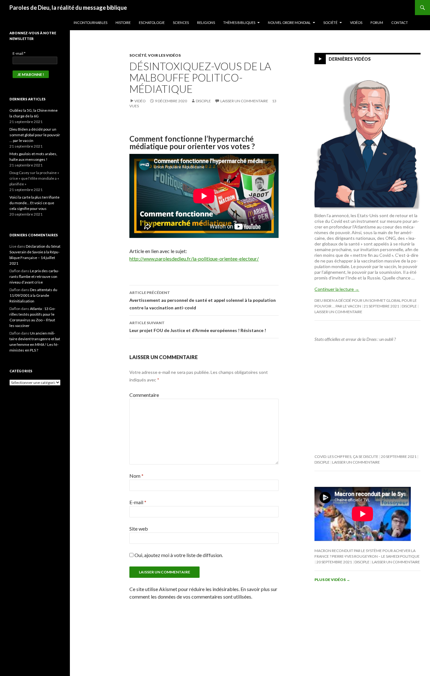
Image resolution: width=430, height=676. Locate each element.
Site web (138, 529)
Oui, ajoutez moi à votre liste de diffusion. (178, 555)
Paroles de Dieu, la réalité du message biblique (68, 7)
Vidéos (356, 22)
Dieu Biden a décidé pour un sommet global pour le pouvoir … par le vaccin (34, 135)
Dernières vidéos (350, 59)
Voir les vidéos (164, 55)
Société (330, 22)
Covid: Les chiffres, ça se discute (346, 456)
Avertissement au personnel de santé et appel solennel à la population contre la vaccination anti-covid (202, 300)
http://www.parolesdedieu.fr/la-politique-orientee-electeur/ (194, 259)
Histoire (123, 22)
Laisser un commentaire (244, 101)
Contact (399, 22)
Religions (206, 22)
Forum (377, 22)
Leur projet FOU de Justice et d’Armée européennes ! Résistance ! (197, 326)
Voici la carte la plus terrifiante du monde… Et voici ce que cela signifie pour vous (34, 203)
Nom (136, 476)
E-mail (137, 502)
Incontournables (90, 22)
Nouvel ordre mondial (289, 22)
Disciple (203, 101)
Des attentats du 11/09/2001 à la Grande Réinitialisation (33, 295)
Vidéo (140, 101)
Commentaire (144, 395)
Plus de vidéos (332, 579)
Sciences (181, 22)
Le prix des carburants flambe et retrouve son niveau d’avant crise (34, 276)
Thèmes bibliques (239, 22)
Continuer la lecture (336, 289)
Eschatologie (152, 22)
